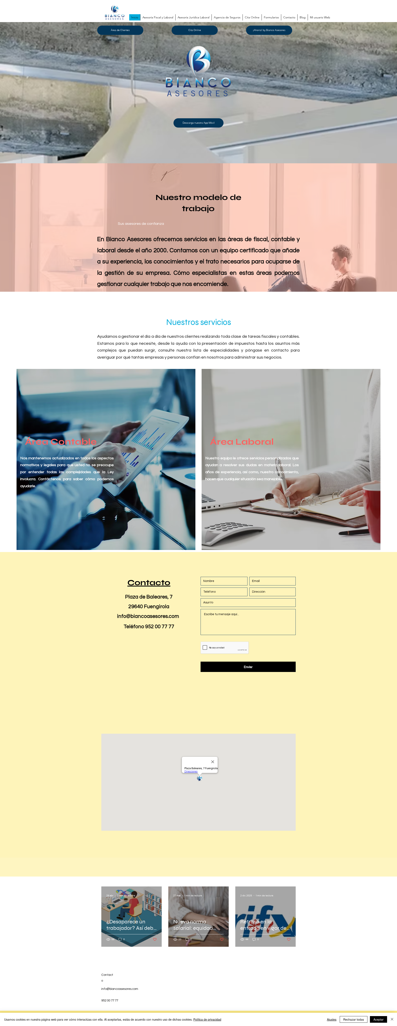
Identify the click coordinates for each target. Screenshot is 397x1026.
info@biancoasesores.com (148, 616)
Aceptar (378, 1019)
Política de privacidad (207, 1019)
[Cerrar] (392, 1019)
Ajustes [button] (331, 1019)
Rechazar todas (353, 1019)
